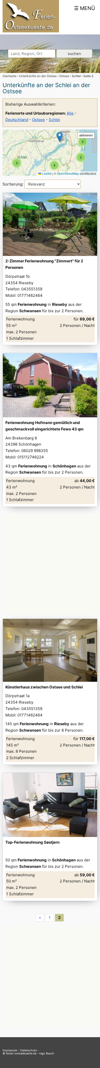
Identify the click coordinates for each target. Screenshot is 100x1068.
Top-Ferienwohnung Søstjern (32, 842)
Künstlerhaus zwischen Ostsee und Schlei (44, 687)
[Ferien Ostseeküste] (31, 31)
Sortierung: (13, 184)
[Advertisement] (50, 564)
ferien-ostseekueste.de (21, 1053)
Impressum (10, 1050)
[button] (17, 163)
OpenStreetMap (68, 173)
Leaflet (46, 173)
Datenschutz (28, 1050)
